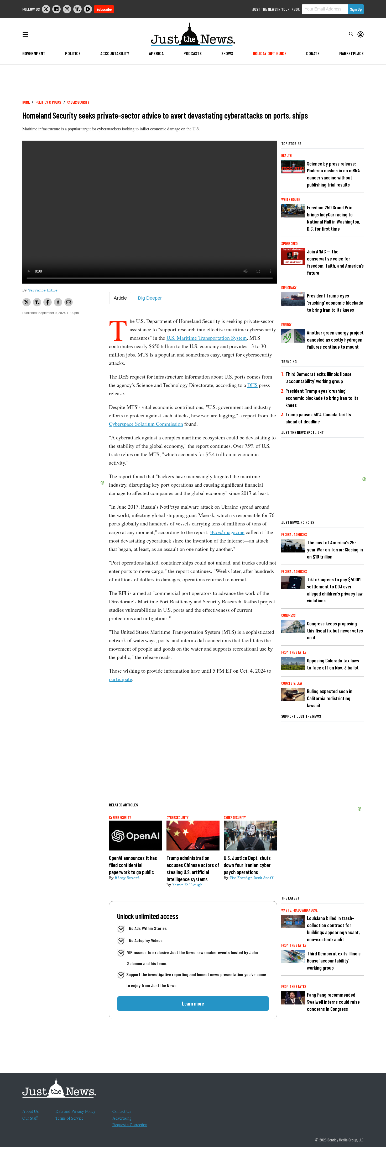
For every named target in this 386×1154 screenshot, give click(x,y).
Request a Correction (129, 1124)
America (156, 53)
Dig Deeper (150, 298)
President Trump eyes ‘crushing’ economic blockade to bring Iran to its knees (335, 303)
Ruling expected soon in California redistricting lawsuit (329, 698)
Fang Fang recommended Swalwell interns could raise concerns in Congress (333, 1002)
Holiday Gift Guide (269, 53)
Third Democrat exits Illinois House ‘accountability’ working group (318, 377)
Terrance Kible (43, 291)
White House (290, 199)
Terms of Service (69, 1118)
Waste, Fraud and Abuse (299, 910)
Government (33, 53)
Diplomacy (288, 287)
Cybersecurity (78, 102)
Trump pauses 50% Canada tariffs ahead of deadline (318, 417)
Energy (286, 324)
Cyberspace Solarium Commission (146, 423)
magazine (227, 532)
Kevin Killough (187, 885)
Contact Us (121, 1111)
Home (26, 102)
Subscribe (104, 9)
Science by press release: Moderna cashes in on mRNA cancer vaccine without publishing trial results (333, 174)
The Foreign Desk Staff (251, 878)
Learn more (193, 1003)
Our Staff (30, 1118)
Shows (227, 53)
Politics (73, 53)
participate (120, 679)
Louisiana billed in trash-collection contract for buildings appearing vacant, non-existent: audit (333, 928)
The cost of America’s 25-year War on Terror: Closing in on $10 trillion (335, 549)
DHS (252, 385)
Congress (288, 615)
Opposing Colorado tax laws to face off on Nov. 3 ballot (333, 664)
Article (120, 298)
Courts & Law (291, 683)
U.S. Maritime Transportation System (206, 337)
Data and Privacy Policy (75, 1111)
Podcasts (193, 53)
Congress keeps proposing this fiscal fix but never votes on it (335, 630)
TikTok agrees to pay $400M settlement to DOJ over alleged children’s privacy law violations (335, 590)
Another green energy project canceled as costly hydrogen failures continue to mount (335, 339)
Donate (313, 53)
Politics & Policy (48, 102)
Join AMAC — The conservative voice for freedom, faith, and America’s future (335, 262)
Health (286, 155)
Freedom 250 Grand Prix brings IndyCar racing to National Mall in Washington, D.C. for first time (333, 218)
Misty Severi (127, 878)
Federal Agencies (294, 534)
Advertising (122, 1118)
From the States (293, 652)
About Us (30, 1111)
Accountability (114, 53)
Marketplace (351, 53)
